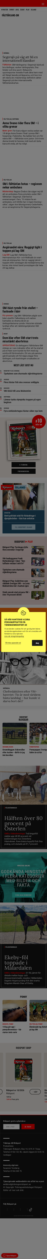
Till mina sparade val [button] (13, 643)
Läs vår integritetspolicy (14, 636)
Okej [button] (37, 643)
